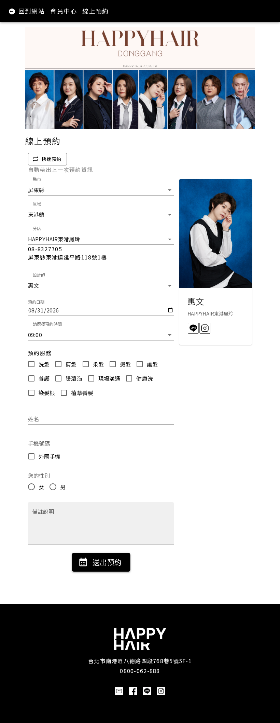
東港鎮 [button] (36, 214)
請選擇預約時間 (47, 324)
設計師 (39, 275)
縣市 (37, 179)
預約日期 (36, 302)
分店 (37, 228)
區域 (37, 203)
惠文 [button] (33, 285)
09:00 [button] (35, 335)
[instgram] (205, 328)
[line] (193, 328)
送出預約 (107, 562)
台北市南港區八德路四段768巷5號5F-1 (140, 661)
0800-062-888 (140, 671)
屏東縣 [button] (36, 190)
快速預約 (51, 159)
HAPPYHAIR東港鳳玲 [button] (54, 239)
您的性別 (39, 476)
